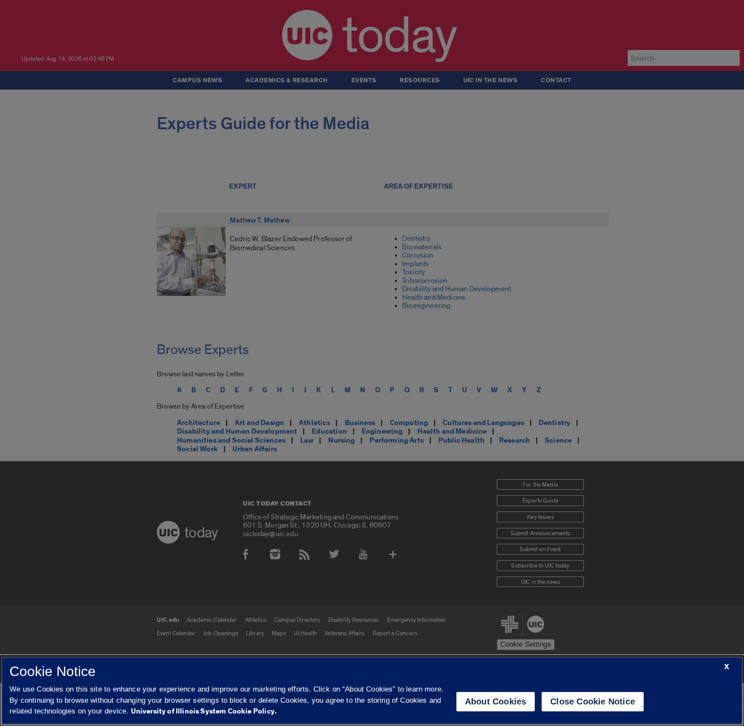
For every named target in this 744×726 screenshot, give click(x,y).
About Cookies (496, 701)
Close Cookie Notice (592, 701)
